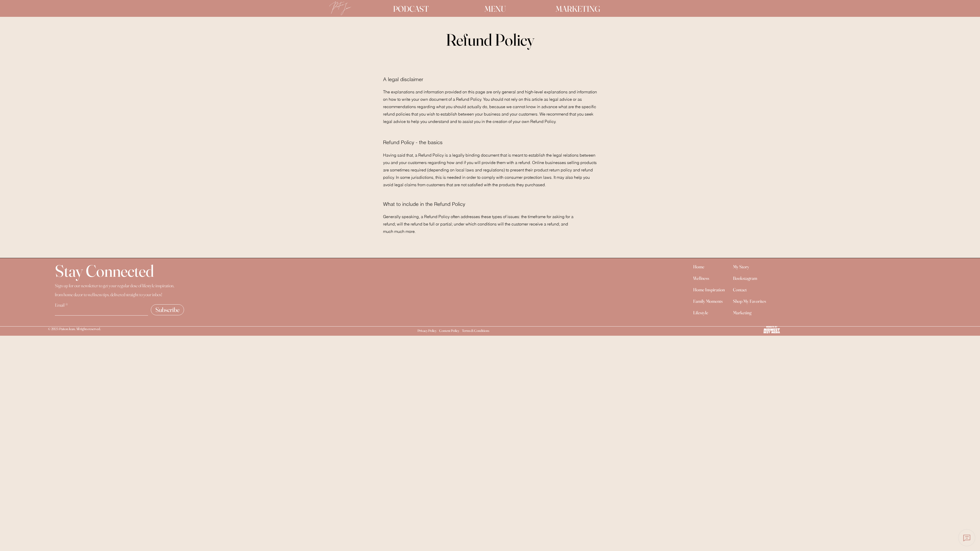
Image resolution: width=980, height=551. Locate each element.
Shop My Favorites (749, 301)
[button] (495, 9)
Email (60, 305)
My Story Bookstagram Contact (745, 278)
